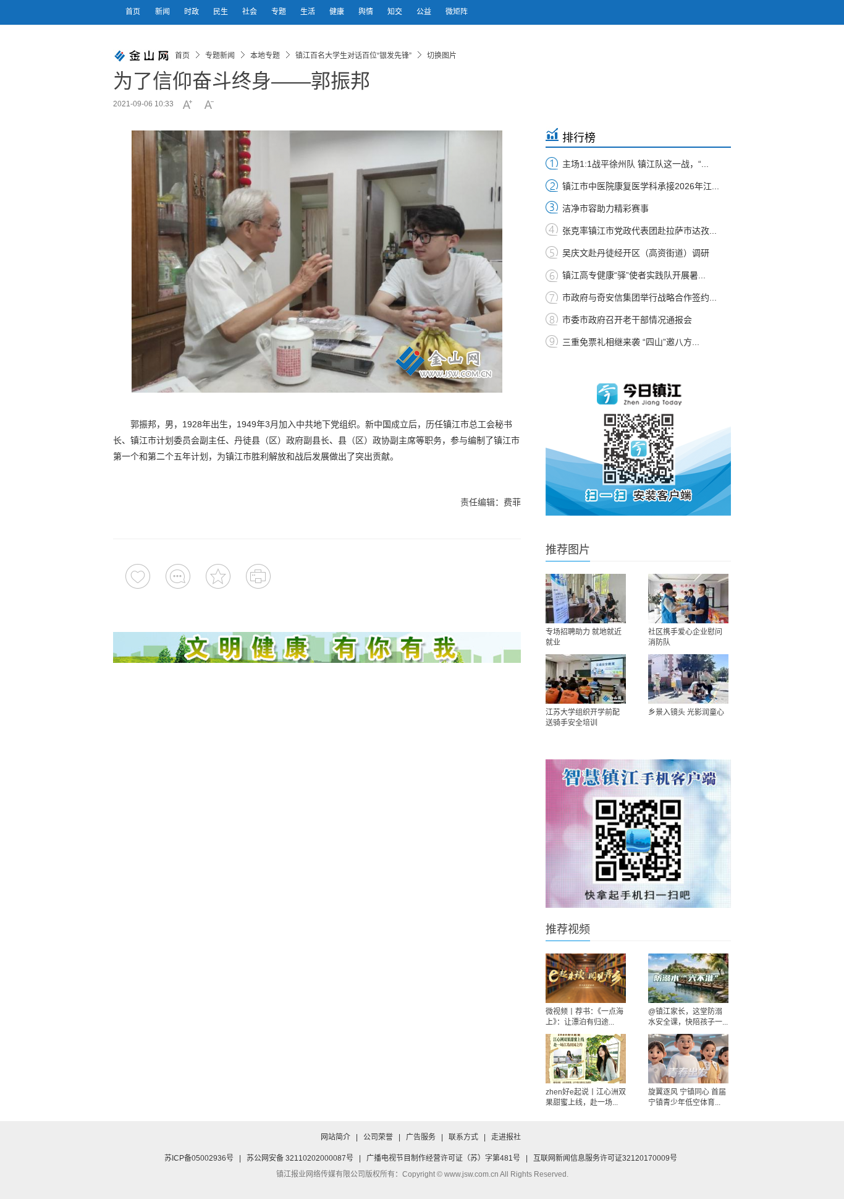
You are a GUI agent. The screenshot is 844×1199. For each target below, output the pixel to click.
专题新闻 (220, 55)
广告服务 (421, 1137)
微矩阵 (456, 11)
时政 (192, 11)
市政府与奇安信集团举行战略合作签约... (639, 297)
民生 (221, 11)
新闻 (163, 11)
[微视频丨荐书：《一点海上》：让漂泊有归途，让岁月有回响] (586, 978)
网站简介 (335, 1137)
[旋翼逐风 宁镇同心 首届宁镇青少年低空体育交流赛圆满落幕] (688, 1058)
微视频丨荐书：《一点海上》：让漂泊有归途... (584, 1016)
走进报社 (506, 1137)
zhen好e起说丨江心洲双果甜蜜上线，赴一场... (586, 1097)
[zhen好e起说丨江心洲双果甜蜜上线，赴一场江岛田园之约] (586, 1058)
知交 (395, 11)
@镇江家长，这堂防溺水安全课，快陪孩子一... (688, 1016)
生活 (308, 11)
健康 (337, 11)
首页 (132, 11)
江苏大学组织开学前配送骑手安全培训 (583, 717)
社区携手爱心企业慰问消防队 (685, 637)
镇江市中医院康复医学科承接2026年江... (640, 186)
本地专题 (265, 55)
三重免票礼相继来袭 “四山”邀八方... (630, 342)
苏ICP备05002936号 (199, 1158)
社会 (250, 11)
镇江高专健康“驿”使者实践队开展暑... (634, 275)
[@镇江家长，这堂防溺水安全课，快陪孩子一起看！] (688, 978)
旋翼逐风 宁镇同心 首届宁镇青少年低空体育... (687, 1097)
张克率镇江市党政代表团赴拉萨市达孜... (639, 231)
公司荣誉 (378, 1137)
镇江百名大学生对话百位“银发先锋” (353, 55)
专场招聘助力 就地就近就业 (584, 637)
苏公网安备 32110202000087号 (300, 1158)
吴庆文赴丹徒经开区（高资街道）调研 (635, 253)
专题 (279, 11)
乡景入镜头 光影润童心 (686, 712)
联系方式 (463, 1137)
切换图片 (442, 55)
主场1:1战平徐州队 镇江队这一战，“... (635, 164)
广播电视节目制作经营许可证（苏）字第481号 (443, 1158)
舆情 (366, 11)
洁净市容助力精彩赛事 (605, 208)
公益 (424, 11)
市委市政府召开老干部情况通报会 (627, 320)
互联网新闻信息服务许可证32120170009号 (605, 1158)
